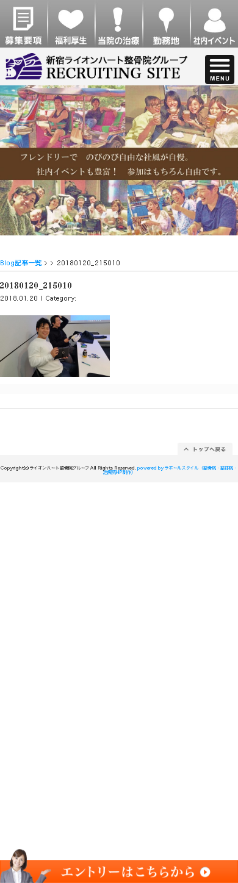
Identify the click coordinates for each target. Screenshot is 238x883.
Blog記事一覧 (21, 262)
